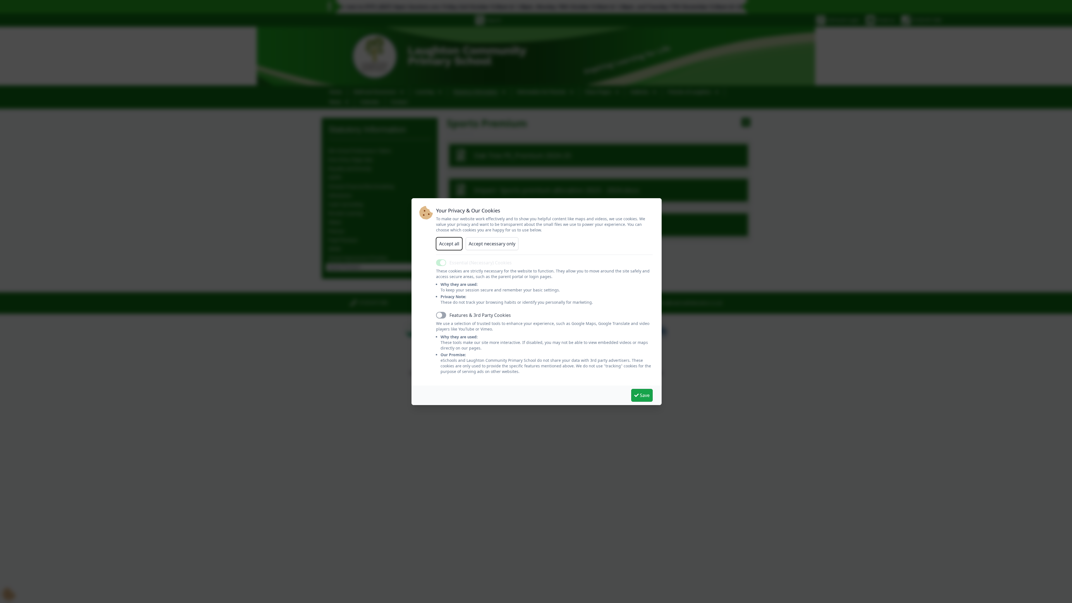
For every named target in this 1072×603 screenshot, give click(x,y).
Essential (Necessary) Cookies (480, 263)
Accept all (449, 244)
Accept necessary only (492, 244)
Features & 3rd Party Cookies (480, 315)
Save (644, 395)
